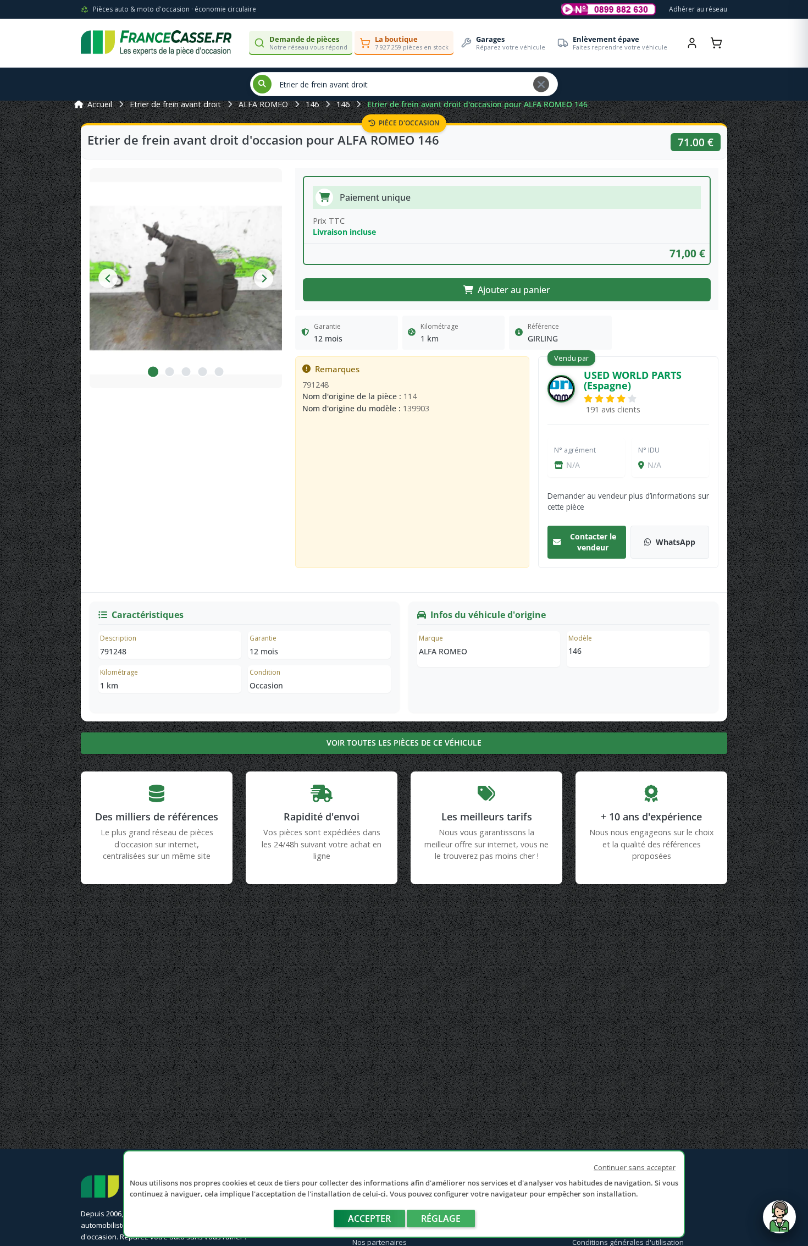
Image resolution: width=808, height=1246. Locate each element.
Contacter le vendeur (593, 542)
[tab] (152, 371)
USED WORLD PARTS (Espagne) (633, 380)
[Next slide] (263, 278)
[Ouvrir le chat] (779, 1222)
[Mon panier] (716, 43)
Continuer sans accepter (635, 1167)
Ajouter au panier (514, 290)
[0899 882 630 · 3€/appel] (608, 9)
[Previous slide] (108, 278)
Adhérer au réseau (698, 9)
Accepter (369, 1218)
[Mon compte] (692, 43)
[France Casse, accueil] (156, 43)
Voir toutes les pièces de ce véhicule (404, 742)
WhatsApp (675, 542)
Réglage (441, 1218)
